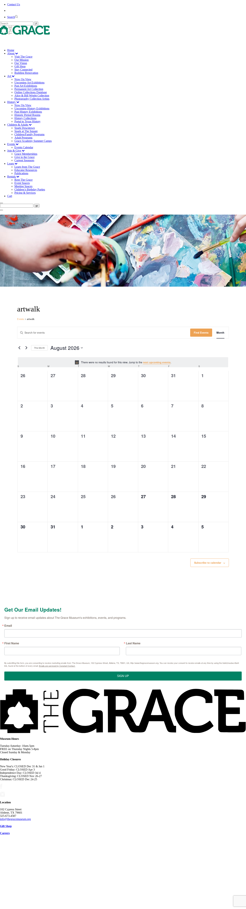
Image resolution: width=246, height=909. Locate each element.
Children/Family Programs (29, 134)
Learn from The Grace (27, 166)
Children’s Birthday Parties (29, 189)
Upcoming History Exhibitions (31, 108)
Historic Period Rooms (27, 114)
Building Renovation (26, 72)
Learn (11, 163)
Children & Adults (18, 124)
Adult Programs (23, 137)
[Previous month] (19, 348)
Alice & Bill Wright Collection (31, 95)
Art (9, 76)
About (11, 53)
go (36, 205)
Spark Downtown (24, 127)
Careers (5, 833)
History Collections (25, 118)
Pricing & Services (25, 192)
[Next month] (26, 348)
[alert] (123, 362)
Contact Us (13, 4)
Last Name (133, 643)
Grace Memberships (25, 153)
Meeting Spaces (23, 186)
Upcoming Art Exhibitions (29, 82)
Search (11, 17)
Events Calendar (23, 147)
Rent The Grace (23, 179)
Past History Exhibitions (28, 111)
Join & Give (14, 150)
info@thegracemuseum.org (15, 819)
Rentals (11, 176)
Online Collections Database (30, 92)
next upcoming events (157, 362)
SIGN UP (123, 675)
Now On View (22, 79)
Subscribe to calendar (207, 562)
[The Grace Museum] (123, 30)
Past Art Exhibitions (25, 85)
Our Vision (20, 63)
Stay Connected (23, 69)
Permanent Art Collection (28, 89)
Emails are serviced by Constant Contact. (57, 665)
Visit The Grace (23, 56)
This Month (39, 347)
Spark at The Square (26, 131)
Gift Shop (20, 66)
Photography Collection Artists (31, 98)
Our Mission (21, 59)
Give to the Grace (24, 157)
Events (11, 144)
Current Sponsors (24, 160)
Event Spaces (22, 183)
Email (8, 625)
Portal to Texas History (27, 121)
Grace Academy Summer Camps (33, 140)
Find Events (201, 332)
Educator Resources (25, 170)
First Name (11, 643)
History (11, 102)
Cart (9, 195)
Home (10, 50)
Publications (21, 173)
